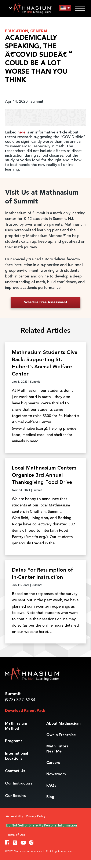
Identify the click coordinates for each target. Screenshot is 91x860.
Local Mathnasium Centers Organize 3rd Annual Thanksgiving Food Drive (44, 475)
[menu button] (65, 8)
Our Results (15, 796)
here (21, 132)
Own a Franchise (61, 735)
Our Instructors (19, 783)
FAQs (51, 785)
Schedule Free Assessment (45, 302)
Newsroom (56, 774)
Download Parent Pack (25, 711)
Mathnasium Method (16, 726)
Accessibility (14, 816)
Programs (13, 741)
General (39, 31)
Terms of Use (15, 835)
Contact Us (15, 771)
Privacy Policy (36, 816)
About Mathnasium (63, 723)
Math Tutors (57, 748)
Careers (53, 763)
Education (16, 31)
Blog (50, 797)
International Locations (16, 756)
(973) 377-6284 (20, 700)
